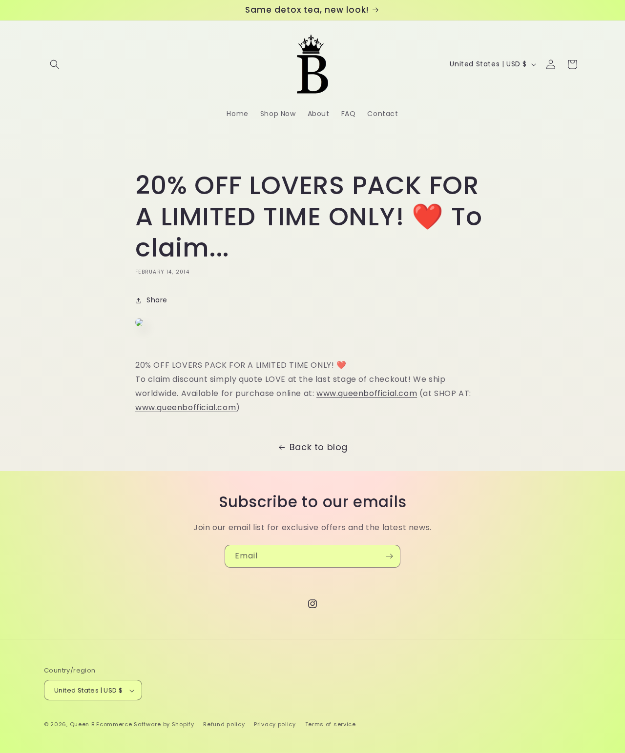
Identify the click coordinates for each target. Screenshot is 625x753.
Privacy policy (275, 724)
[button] (54, 64)
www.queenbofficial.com (366, 393)
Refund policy (224, 724)
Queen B (82, 725)
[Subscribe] (389, 556)
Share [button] (156, 300)
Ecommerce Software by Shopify (145, 725)
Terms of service (330, 724)
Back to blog (319, 447)
